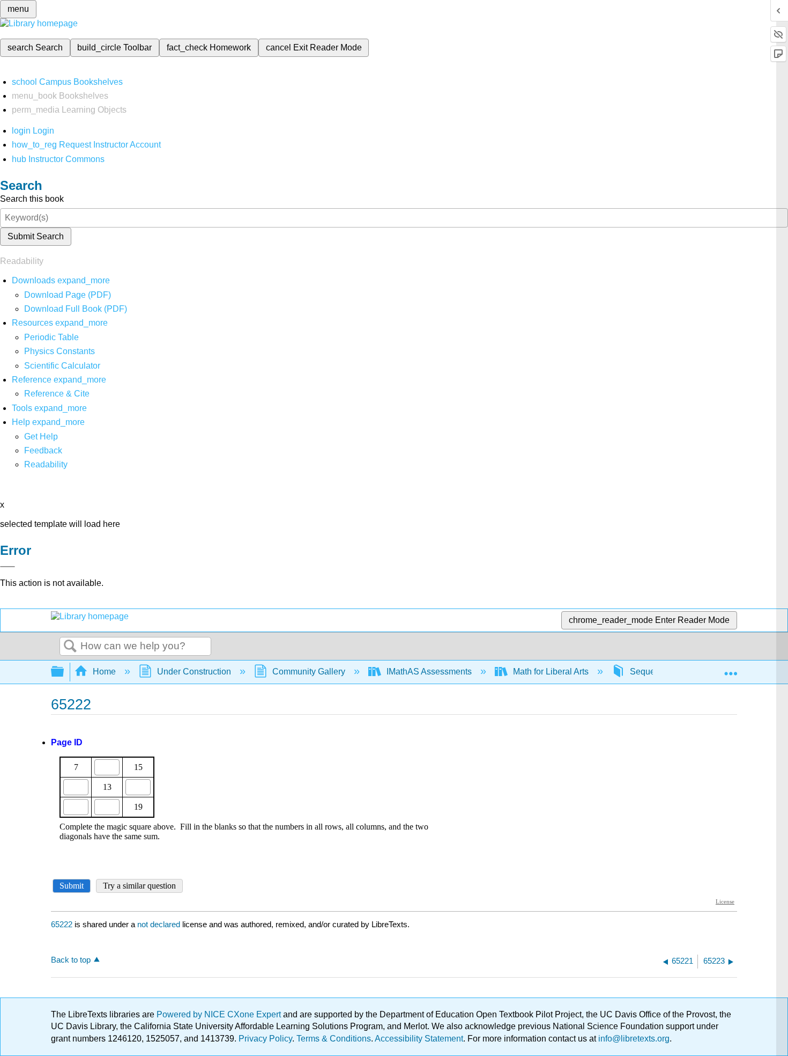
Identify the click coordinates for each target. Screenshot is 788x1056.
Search (70, 646)
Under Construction (194, 671)
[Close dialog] (7, 566)
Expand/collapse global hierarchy (64, 672)
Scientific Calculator (62, 365)
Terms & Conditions (333, 1038)
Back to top (71, 959)
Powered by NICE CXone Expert (220, 1014)
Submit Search (36, 236)
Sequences (651, 671)
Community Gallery (308, 671)
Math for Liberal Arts (551, 671)
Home (104, 671)
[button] (43, 450)
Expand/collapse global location (730, 669)
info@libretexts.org (633, 1038)
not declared (159, 924)
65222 (61, 924)
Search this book (32, 198)
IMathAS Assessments (429, 671)
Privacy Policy (265, 1038)
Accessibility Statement (419, 1038)
